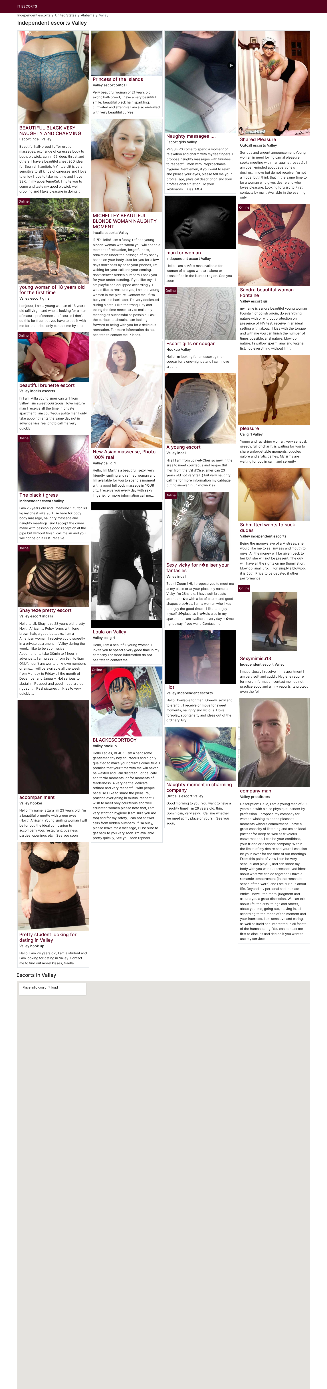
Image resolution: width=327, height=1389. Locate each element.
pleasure (249, 428)
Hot (170, 687)
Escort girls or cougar (190, 343)
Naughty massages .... (191, 136)
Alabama (87, 15)
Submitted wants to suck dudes (267, 527)
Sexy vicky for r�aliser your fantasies (197, 567)
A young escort (183, 447)
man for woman (183, 252)
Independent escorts (33, 15)
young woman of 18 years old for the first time (52, 289)
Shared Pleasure (258, 139)
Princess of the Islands (118, 79)
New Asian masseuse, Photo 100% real (124, 454)
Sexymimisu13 (255, 658)
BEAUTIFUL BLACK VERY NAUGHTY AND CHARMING (50, 130)
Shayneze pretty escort (45, 610)
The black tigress (38, 495)
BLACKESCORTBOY (115, 740)
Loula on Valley (109, 632)
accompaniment (37, 797)
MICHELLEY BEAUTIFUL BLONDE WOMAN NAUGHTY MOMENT (125, 221)
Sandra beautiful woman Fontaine (267, 292)
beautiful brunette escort (47, 385)
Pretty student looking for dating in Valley (48, 937)
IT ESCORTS (27, 6)
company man (255, 791)
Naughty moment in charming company (199, 787)
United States (65, 15)
